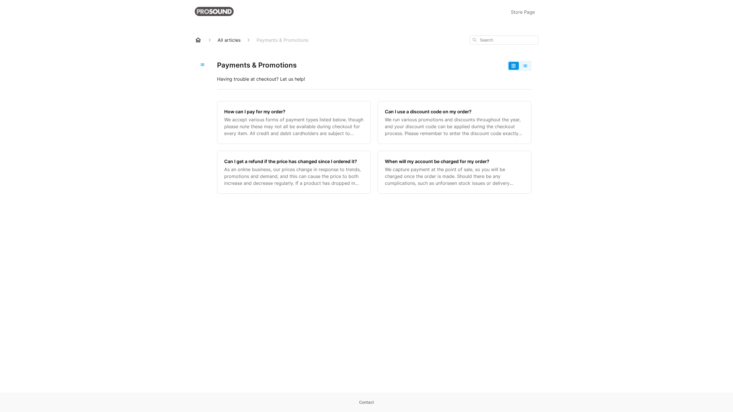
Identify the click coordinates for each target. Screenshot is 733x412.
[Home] (198, 40)
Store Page (523, 12)
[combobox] (504, 40)
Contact (366, 402)
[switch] (519, 66)
